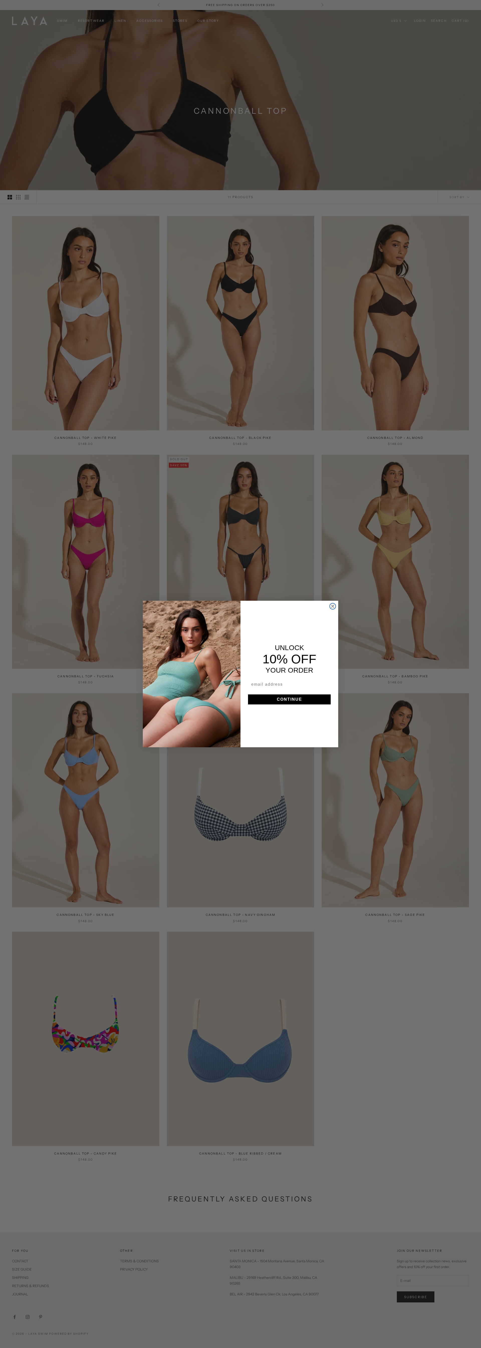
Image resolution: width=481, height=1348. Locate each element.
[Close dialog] (333, 606)
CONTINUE (289, 699)
